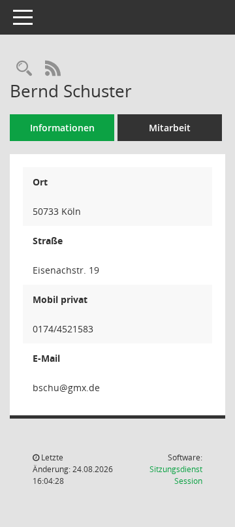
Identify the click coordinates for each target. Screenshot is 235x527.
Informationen (62, 127)
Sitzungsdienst (175, 475)
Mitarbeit (170, 127)
